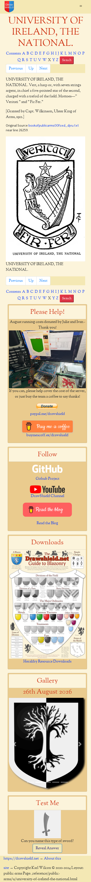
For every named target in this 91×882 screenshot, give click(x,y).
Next (43, 68)
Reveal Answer (47, 848)
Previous (16, 68)
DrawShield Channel (47, 496)
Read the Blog (47, 523)
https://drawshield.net (21, 858)
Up (31, 68)
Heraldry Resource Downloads (47, 661)
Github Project (47, 479)
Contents (13, 53)
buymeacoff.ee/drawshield (47, 435)
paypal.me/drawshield (47, 414)
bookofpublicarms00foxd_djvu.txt (53, 125)
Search (66, 60)
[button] (15, 744)
